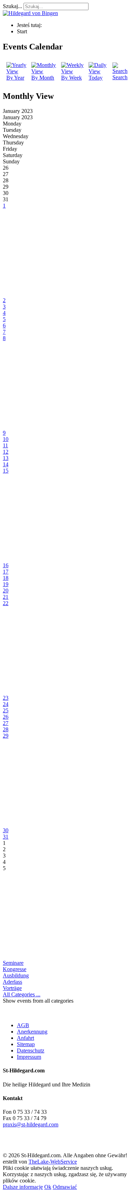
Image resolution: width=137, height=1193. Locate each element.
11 (5, 445)
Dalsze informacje (23, 1187)
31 (5, 837)
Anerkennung (32, 1032)
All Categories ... (21, 994)
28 (5, 729)
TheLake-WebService (52, 1162)
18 (5, 578)
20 (5, 591)
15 (5, 471)
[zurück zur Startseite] (30, 13)
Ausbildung (16, 975)
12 (5, 452)
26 (5, 717)
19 (5, 584)
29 (5, 736)
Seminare (13, 963)
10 (5, 439)
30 (5, 830)
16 (5, 565)
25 (5, 710)
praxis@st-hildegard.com (30, 1124)
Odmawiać (65, 1187)
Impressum (29, 1057)
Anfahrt (25, 1038)
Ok (47, 1187)
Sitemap (26, 1044)
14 (5, 464)
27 (5, 723)
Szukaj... (12, 6)
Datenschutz (30, 1050)
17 (5, 572)
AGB (23, 1025)
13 (5, 458)
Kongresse (14, 969)
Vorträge (12, 988)
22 (5, 603)
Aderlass (12, 982)
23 (5, 698)
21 (5, 597)
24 (5, 704)
